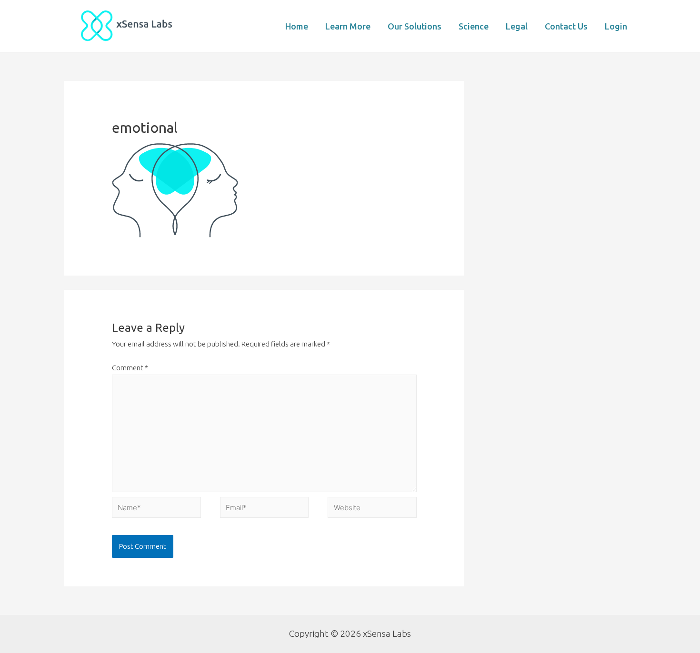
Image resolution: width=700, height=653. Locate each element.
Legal (517, 26)
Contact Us (566, 26)
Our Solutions (414, 26)
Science (474, 26)
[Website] (372, 509)
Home (296, 26)
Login (616, 26)
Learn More (347, 26)
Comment (130, 368)
